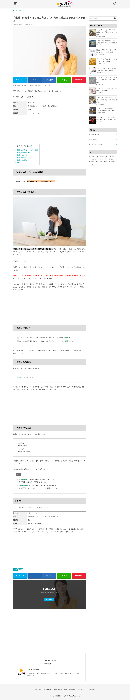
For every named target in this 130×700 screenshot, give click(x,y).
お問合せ (92, 689)
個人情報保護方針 (70, 689)
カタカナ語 (101, 156)
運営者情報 (47, 689)
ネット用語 (93, 159)
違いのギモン (95, 144)
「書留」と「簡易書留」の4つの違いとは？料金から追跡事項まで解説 (106, 100)
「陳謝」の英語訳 (21, 160)
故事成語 (99, 161)
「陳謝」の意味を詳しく (23, 152)
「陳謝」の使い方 (21, 155)
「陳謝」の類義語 (21, 157)
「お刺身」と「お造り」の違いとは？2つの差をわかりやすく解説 (106, 119)
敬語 (106, 161)
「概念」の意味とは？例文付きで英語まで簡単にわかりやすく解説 (106, 42)
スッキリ (64, 696)
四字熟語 (102, 159)
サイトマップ (82, 689)
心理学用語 (110, 159)
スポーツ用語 (110, 156)
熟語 (21, 569)
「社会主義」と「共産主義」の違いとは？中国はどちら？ (106, 89)
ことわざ (93, 156)
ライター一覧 (57, 689)
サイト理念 (38, 689)
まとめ (17, 162)
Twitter (50, 599)
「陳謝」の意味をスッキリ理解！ (26, 150)
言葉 (16, 569)
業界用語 (113, 161)
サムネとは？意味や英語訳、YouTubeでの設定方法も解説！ (106, 109)
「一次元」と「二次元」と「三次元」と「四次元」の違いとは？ (106, 60)
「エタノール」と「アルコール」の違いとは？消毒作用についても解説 (106, 32)
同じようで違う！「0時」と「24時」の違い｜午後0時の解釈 (106, 51)
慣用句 (92, 161)
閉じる (32, 146)
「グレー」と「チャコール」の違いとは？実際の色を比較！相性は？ (106, 80)
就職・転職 (94, 134)
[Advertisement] (49, 130)
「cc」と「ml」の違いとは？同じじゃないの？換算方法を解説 (106, 69)
